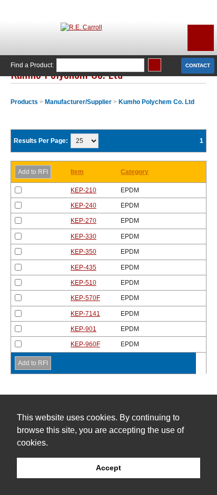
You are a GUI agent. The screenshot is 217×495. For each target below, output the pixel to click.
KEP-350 (83, 251)
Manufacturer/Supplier (78, 102)
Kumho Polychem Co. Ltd (156, 102)
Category (135, 172)
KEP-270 (83, 220)
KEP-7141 (85, 313)
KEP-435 (83, 267)
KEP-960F (85, 344)
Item (77, 172)
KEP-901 (83, 329)
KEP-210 (83, 190)
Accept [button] (108, 467)
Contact (197, 65)
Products (24, 102)
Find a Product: (32, 65)
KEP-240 (83, 205)
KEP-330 (83, 236)
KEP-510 (83, 282)
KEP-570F (85, 298)
